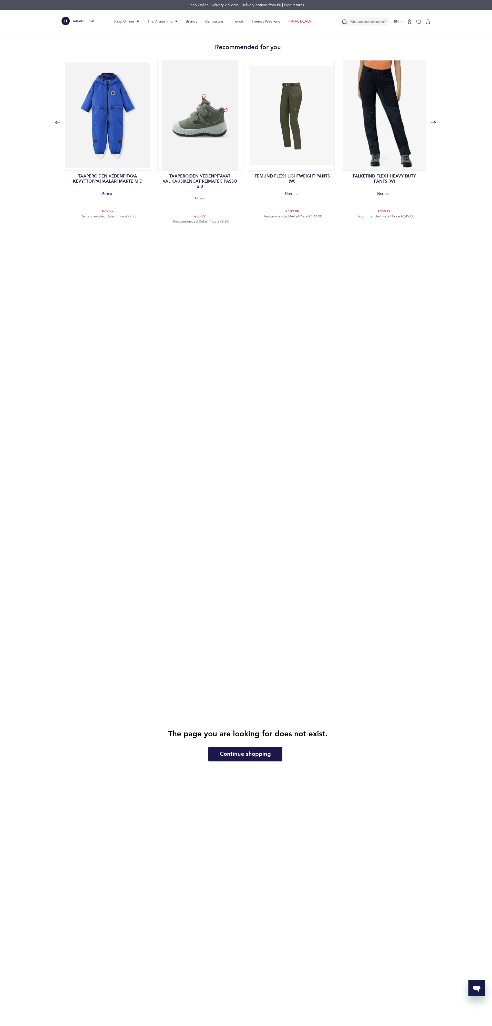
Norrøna (292, 185)
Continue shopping (245, 754)
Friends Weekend (266, 21)
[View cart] (427, 21)
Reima (107, 185)
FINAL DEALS (300, 21)
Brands (191, 21)
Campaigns (214, 21)
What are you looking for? (368, 22)
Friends (238, 21)
